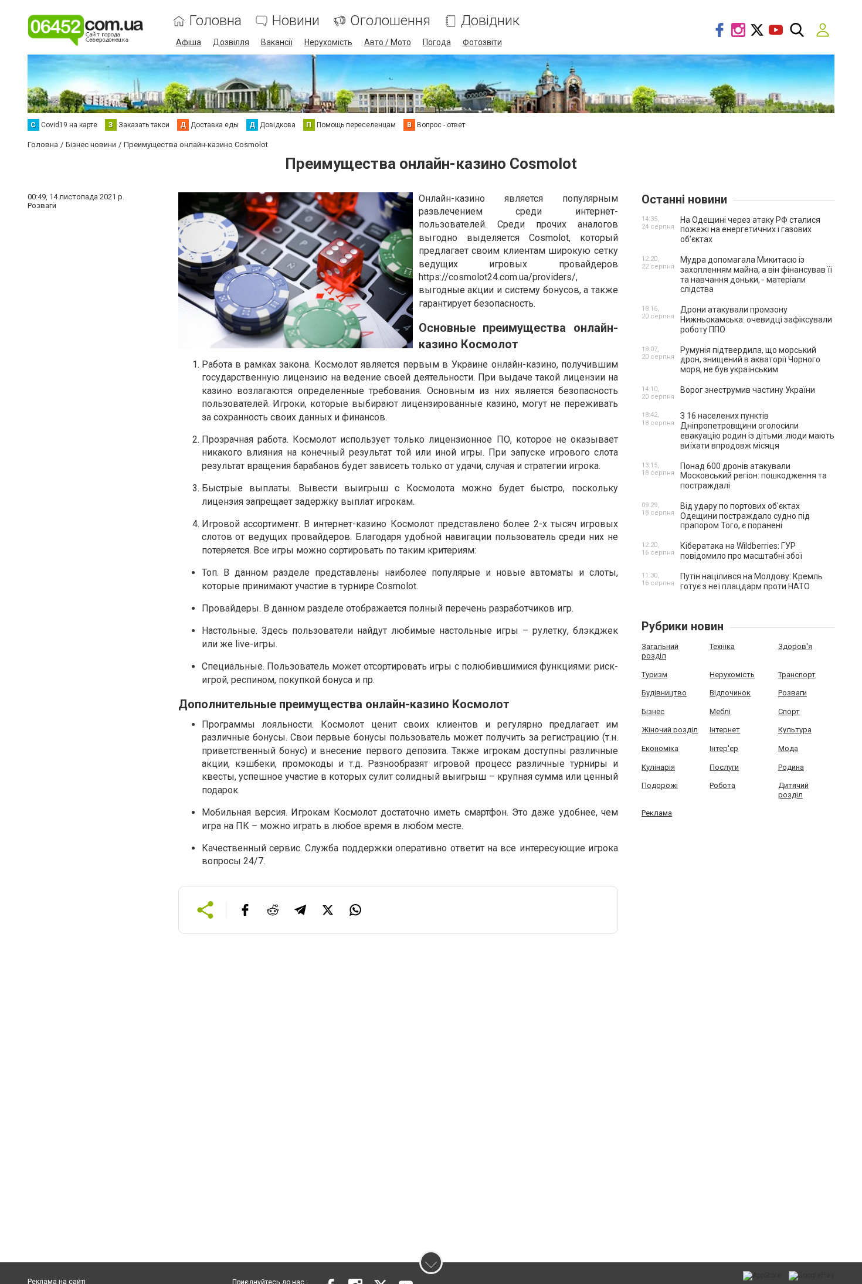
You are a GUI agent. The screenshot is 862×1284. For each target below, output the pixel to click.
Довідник (490, 21)
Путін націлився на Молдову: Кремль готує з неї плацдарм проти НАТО (751, 581)
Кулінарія (658, 767)
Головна (215, 21)
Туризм (654, 674)
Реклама (657, 813)
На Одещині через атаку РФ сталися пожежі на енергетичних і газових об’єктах (750, 229)
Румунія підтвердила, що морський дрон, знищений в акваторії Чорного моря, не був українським (750, 360)
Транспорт (797, 674)
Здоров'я (795, 646)
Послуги (724, 767)
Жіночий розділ (670, 729)
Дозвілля (231, 42)
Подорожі (660, 785)
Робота (722, 785)
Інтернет (725, 729)
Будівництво (664, 692)
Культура (795, 729)
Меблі (720, 711)
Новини (296, 21)
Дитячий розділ (793, 790)
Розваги (792, 692)
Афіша (188, 42)
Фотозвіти (482, 42)
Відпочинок (730, 692)
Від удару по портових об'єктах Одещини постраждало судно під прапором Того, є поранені (745, 516)
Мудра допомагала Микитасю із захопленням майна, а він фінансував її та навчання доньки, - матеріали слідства (756, 274)
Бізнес (653, 711)
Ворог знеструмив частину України (747, 390)
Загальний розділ (660, 651)
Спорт (789, 711)
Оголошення (390, 21)
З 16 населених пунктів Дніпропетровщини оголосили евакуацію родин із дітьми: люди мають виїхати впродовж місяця (757, 430)
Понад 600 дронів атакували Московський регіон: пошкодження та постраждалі (753, 476)
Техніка (722, 646)
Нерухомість (328, 42)
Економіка (660, 748)
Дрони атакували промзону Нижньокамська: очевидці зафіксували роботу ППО (756, 319)
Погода (437, 42)
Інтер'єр (724, 748)
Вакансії (277, 42)
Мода (788, 748)
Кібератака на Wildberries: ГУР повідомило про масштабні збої (741, 551)
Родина (791, 767)
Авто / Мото (387, 42)
